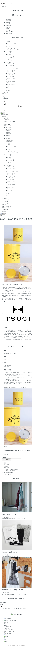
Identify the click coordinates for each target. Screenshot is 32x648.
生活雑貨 (5, 608)
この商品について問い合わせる (11, 469)
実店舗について (5, 97)
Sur (4, 196)
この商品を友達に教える (9, 470)
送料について (7, 463)
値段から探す (7, 124)
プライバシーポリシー (9, 631)
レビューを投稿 (7, 474)
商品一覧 (6, 622)
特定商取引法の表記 (8, 630)
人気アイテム (7, 119)
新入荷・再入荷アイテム (9, 121)
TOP (1, 608)
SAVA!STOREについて (7, 206)
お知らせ (4, 211)
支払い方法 (6, 464)
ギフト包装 (6, 203)
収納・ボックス (11, 608)
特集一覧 (4, 93)
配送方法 (6, 466)
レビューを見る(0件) (8, 472)
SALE (5, 122)
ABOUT (3, 95)
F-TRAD (6, 201)
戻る (1, 215)
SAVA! (5, 198)
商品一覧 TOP (7, 118)
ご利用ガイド (5, 98)
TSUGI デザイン (7, 200)
